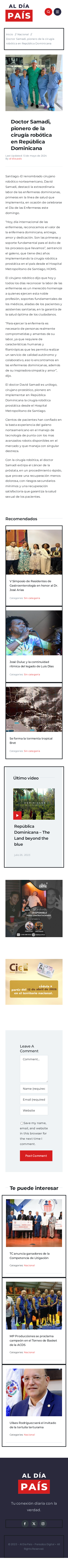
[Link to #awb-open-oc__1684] (57, 12)
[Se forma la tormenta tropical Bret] (34, 689)
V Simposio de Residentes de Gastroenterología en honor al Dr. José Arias (34, 585)
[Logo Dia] (19, 3)
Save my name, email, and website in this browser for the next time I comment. (34, 1133)
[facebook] (25, 1523)
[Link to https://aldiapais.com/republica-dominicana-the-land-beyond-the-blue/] (17, 815)
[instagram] (43, 1523)
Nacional (29, 1265)
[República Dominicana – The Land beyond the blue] (34, 791)
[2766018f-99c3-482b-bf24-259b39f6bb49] (34, 56)
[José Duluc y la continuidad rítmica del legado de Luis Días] (34, 613)
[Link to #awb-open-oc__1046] (48, 12)
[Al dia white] (34, 1473)
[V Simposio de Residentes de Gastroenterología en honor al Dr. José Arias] (34, 532)
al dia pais (15, 158)
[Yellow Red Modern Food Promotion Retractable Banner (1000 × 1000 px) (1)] (34, 881)
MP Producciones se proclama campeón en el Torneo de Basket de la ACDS (33, 1340)
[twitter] (34, 1523)
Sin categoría (32, 598)
